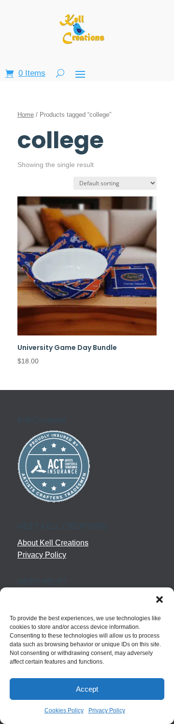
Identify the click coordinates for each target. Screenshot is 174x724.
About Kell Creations (52, 543)
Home (25, 114)
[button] (159, 599)
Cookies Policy (64, 710)
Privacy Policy (106, 710)
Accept (87, 689)
